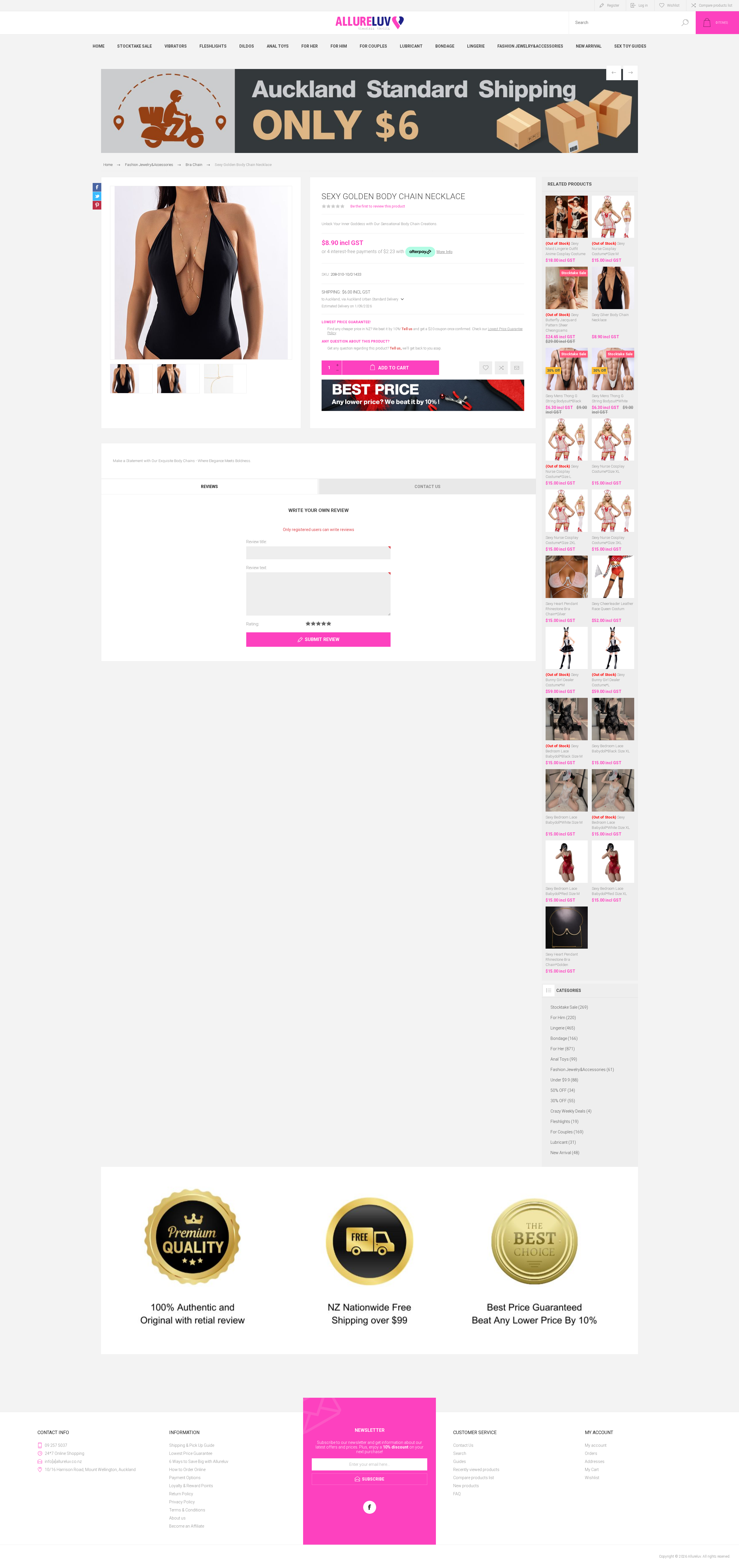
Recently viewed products (476, 1469)
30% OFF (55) (562, 1100)
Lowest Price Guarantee (190, 1453)
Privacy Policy (182, 1502)
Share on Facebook (97, 187)
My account (595, 1445)
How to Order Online (187, 1469)
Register (613, 5)
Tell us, (396, 348)
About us (177, 1518)
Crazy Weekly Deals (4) (570, 1111)
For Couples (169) (566, 1132)
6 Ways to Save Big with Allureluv (198, 1461)
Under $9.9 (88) (564, 1080)
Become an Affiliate (186, 1526)
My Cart (592, 1469)
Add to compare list (501, 367)
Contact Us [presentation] (428, 486)
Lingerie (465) (562, 1028)
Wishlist (592, 1477)
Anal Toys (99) (563, 1059)
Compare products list (715, 5)
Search (685, 22)
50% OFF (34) (562, 1090)
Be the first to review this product (377, 206)
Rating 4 (323, 623)
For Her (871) (562, 1048)
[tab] (209, 486)
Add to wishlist (485, 367)
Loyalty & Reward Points (191, 1485)
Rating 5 (328, 623)
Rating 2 (313, 623)
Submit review (322, 639)
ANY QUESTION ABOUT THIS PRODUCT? (355, 341)
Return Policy (181, 1494)
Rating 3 (318, 623)
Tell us (407, 329)
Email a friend (516, 367)
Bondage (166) (564, 1038)
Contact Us (463, 1445)
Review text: (256, 567)
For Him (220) (563, 1017)
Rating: (252, 624)
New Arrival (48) (564, 1152)
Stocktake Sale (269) (569, 1007)
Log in (643, 5)
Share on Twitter (97, 196)
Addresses (594, 1461)
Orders (591, 1453)
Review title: (256, 541)
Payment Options (185, 1477)
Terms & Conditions (187, 1510)
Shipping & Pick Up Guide (191, 1445)
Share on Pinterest (97, 205)
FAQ (457, 1494)
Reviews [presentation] (209, 486)
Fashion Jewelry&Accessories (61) (582, 1069)
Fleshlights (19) (564, 1121)
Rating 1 (308, 623)
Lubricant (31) (563, 1142)
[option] (369, 111)
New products (466, 1485)
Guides (459, 1461)
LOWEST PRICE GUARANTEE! (346, 322)
